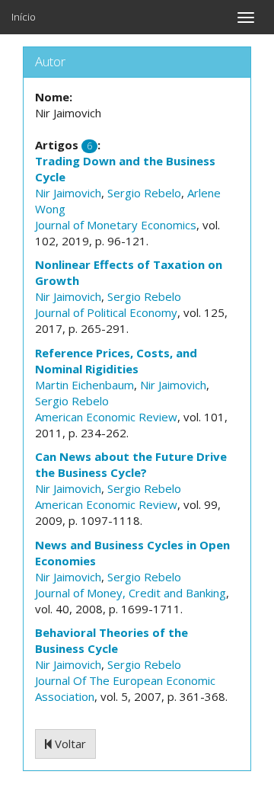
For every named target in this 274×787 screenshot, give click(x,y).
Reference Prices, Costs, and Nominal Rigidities (116, 360)
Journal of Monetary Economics (115, 224)
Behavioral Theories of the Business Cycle (111, 640)
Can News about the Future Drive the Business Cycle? (131, 464)
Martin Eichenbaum (84, 384)
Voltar (69, 743)
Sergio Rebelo (144, 192)
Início (23, 17)
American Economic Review (106, 416)
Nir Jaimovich (68, 192)
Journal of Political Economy (106, 312)
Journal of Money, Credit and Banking (130, 592)
